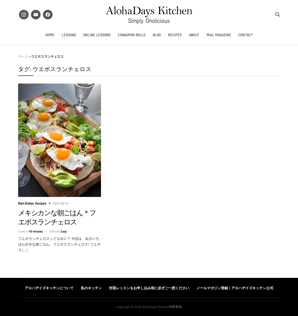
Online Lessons (97, 34)
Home (50, 34)
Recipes (175, 34)
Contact (245, 34)
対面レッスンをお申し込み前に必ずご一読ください (149, 288)
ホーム (23, 56)
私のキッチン (91, 288)
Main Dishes (26, 203)
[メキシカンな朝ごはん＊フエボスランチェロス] (59, 86)
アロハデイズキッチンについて (49, 288)
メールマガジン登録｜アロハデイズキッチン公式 (235, 288)
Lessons (69, 34)
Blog (157, 34)
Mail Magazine (219, 34)
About (194, 34)
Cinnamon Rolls (132, 34)
